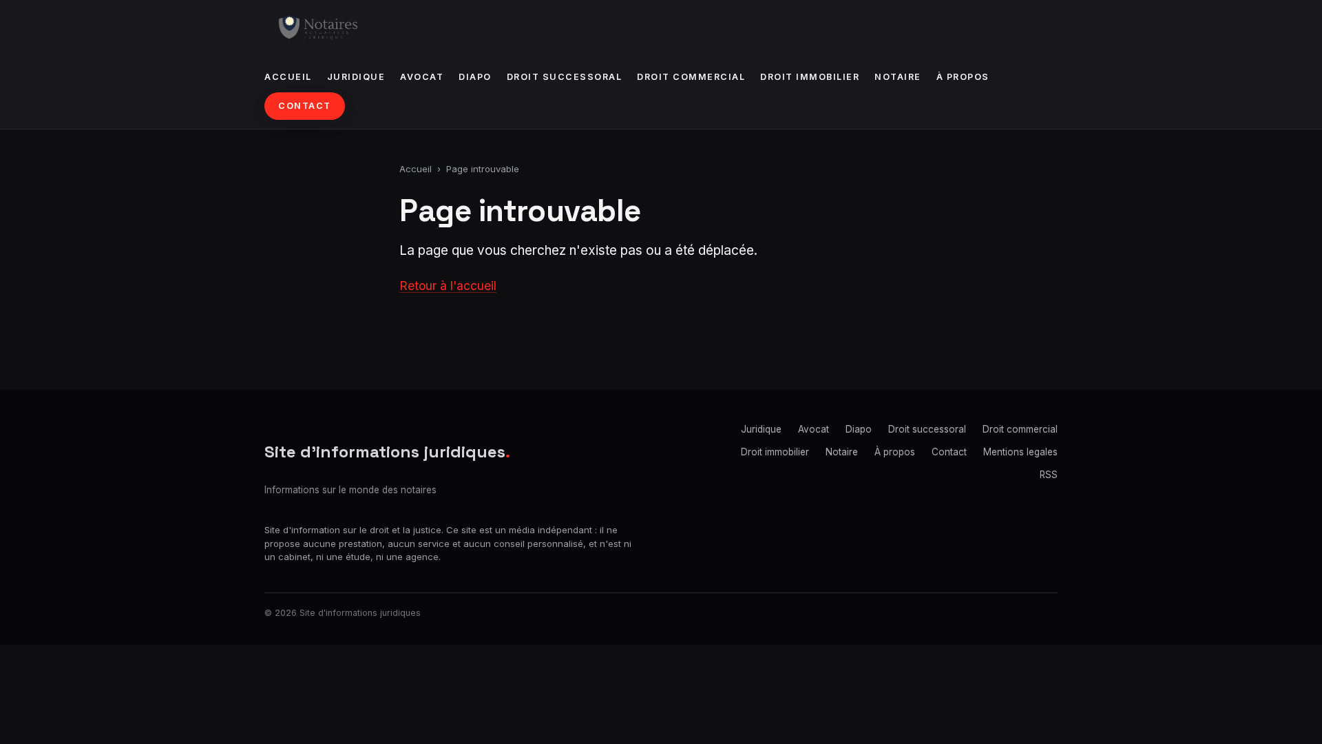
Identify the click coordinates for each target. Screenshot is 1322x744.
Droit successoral (564, 77)
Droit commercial (691, 77)
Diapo (475, 77)
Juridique (356, 77)
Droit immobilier (809, 77)
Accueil (288, 77)
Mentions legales (1020, 451)
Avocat (421, 77)
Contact (304, 106)
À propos (962, 77)
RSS (1049, 474)
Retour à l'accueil (447, 285)
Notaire (897, 77)
